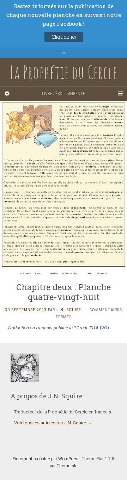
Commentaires (70, 273)
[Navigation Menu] (120, 94)
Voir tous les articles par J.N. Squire (53, 422)
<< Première (25, 273)
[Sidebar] (7, 94)
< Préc (38, 273)
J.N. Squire (68, 309)
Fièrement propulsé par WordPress (46, 458)
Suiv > (90, 273)
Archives (54, 273)
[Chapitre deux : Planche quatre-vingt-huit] (63, 184)
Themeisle (67, 465)
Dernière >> (102, 273)
